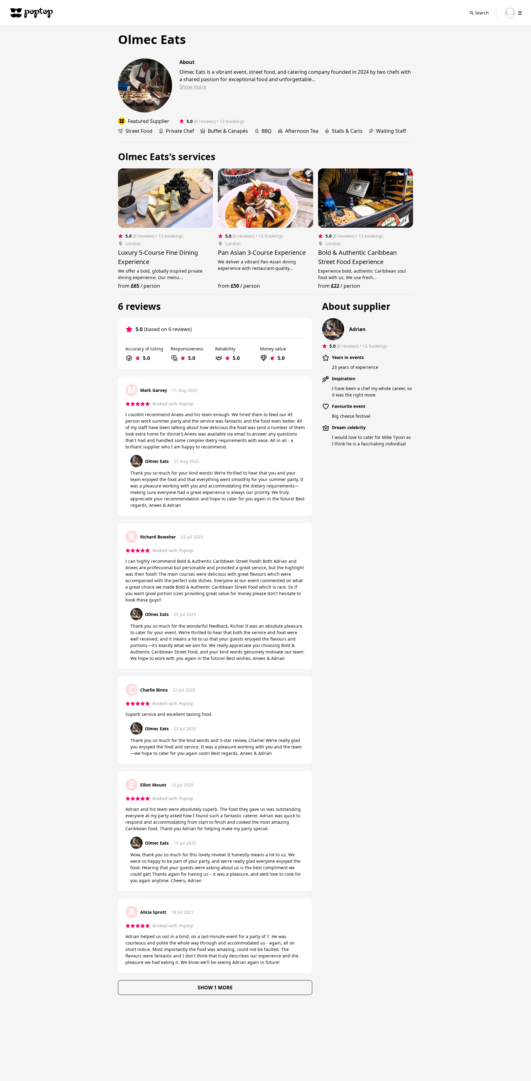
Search (482, 13)
